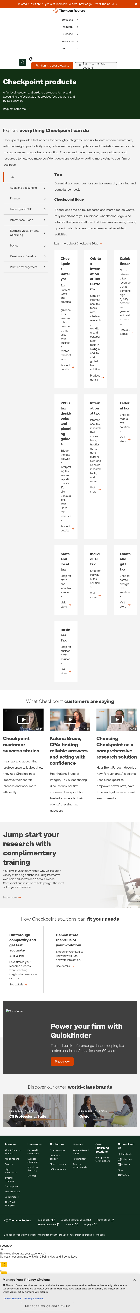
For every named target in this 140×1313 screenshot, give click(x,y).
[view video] (23, 720)
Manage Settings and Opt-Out (76, 1220)
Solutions (67, 19)
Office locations (58, 1169)
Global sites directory (33, 1169)
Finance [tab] (15, 198)
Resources (67, 41)
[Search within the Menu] (22, 62)
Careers (9, 1164)
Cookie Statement (13, 1298)
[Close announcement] (136, 4)
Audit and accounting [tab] (23, 187)
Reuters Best (79, 1158)
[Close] (134, 1279)
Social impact (11, 1197)
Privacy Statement (33, 1298)
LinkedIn (125, 1164)
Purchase (67, 34)
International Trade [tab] (21, 220)
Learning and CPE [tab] (21, 209)
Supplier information (33, 1160)
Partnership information (33, 1152)
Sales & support (58, 1150)
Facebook (126, 1154)
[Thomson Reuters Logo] (70, 10)
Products (67, 26)
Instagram (126, 1159)
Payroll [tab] (14, 245)
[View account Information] (30, 58)
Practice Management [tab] (23, 267)
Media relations (58, 1164)
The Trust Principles (10, 1204)
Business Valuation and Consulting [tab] (24, 232)
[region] (70, 1293)
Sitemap (70, 1224)
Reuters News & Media (81, 1152)
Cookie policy (45, 1220)
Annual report (12, 1158)
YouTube (125, 1175)
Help (64, 48)
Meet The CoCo (104, 4)
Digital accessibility (11, 1171)
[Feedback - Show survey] (2, 1249)
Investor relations (9, 1179)
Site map (32, 1175)
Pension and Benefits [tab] (23, 256)
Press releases (12, 1191)
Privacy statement (47, 1224)
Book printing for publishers (102, 1159)
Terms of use (103, 1220)
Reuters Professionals (80, 1166)
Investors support (55, 1157)
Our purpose (11, 1186)
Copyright (88, 1224)
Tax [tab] (12, 177)
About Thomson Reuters (13, 1152)
